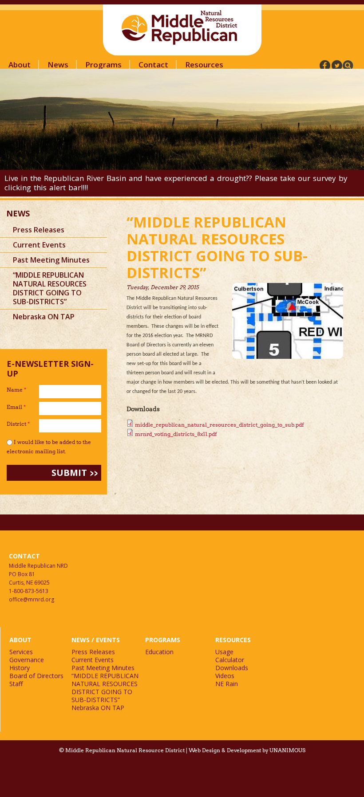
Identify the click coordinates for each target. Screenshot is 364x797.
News (57, 64)
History (19, 668)
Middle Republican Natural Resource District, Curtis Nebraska (180, 27)
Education (159, 652)
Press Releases (38, 230)
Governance (26, 660)
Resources (204, 64)
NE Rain (226, 683)
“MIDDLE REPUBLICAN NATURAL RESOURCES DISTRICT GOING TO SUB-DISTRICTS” (50, 288)
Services (21, 652)
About (19, 64)
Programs (103, 64)
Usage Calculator (229, 656)
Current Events (39, 245)
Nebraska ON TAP (44, 317)
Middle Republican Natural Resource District (125, 750)
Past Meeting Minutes (51, 260)
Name (16, 389)
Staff (16, 683)
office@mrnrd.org (31, 599)
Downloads (231, 668)
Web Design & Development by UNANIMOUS (247, 750)
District (18, 423)
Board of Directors (36, 675)
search (347, 65)
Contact (153, 64)
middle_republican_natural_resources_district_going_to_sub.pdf (219, 424)
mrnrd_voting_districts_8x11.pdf (176, 434)
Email (16, 407)
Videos (224, 675)
